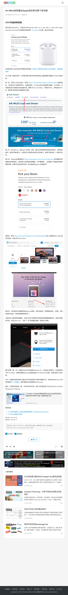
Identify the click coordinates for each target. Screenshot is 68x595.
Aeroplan (35, 30)
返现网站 (19, 433)
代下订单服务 (15, 382)
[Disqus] (34, 562)
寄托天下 (29, 589)
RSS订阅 (59, 589)
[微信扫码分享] (6, 446)
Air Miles (10, 433)
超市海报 (36, 589)
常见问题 (14, 589)
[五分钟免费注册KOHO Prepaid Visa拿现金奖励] (13, 480)
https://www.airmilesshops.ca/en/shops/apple (29, 236)
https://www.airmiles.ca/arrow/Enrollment (42, 82)
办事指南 (7, 589)
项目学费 (44, 589)
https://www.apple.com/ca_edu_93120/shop (39, 159)
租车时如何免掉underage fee (36, 524)
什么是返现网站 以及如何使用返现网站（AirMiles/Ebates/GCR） (28, 412)
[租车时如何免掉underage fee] (13, 528)
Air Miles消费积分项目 (15, 414)
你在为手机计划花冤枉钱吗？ (35, 509)
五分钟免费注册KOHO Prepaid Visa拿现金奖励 (43, 477)
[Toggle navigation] (62, 2)
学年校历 (22, 589)
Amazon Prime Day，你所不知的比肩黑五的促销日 (42, 493)
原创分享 (24, 14)
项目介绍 (51, 589)
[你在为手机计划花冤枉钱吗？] (13, 513)
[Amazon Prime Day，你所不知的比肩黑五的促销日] (13, 495)
